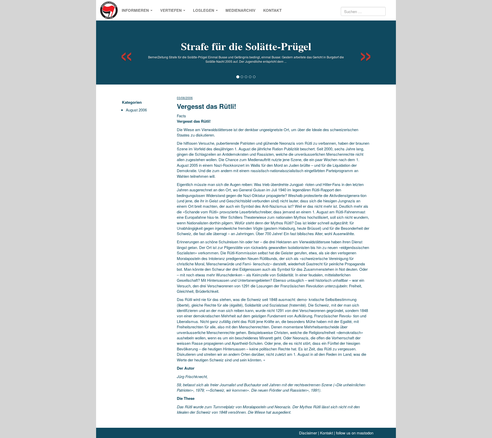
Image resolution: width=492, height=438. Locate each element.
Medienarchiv (240, 10)
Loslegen (204, 10)
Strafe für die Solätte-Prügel (246, 46)
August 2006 (136, 109)
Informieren (136, 10)
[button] (122, 52)
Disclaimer (308, 432)
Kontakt (272, 10)
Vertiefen (171, 10)
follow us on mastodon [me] (354, 432)
